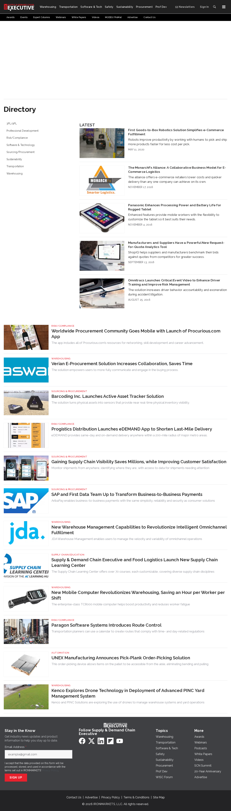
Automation (60, 652)
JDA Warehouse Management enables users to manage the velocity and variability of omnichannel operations (126, 539)
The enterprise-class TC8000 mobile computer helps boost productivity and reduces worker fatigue (120, 604)
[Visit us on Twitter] (91, 741)
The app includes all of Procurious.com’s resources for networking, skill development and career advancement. (127, 343)
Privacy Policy (50, 770)
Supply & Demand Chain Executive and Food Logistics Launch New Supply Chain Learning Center (134, 562)
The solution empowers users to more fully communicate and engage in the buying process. (114, 370)
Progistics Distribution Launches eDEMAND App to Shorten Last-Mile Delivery (131, 429)
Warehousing (14, 173)
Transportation (15, 166)
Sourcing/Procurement (20, 152)
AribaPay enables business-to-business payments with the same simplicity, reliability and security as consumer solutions (133, 500)
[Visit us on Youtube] (119, 741)
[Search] (214, 6)
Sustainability (14, 159)
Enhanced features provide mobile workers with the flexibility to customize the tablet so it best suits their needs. (173, 217)
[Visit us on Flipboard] (110, 741)
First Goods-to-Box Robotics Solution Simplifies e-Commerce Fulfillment (176, 132)
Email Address (15, 747)
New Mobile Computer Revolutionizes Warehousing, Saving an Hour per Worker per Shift (138, 595)
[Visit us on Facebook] (82, 741)
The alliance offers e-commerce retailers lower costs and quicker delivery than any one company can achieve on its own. (175, 179)
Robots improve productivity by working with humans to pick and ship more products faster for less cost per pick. (177, 142)
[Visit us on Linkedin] (101, 741)
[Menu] (223, 6)
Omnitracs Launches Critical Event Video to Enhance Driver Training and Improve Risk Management (174, 282)
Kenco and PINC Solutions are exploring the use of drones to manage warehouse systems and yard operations (127, 702)
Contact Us (73, 797)
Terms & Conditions (136, 797)
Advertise (91, 797)
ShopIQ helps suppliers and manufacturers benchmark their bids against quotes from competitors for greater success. (173, 254)
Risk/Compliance (17, 137)
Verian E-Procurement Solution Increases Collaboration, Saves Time (122, 363)
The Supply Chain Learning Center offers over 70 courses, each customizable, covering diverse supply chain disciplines (132, 571)
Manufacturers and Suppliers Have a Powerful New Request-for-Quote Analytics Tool (176, 245)
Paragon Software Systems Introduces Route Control (106, 625)
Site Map (159, 797)
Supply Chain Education (67, 554)
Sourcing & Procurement (69, 391)
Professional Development (22, 130)
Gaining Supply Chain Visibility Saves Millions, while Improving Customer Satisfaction (138, 461)
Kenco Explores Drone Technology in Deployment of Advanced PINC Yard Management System (127, 693)
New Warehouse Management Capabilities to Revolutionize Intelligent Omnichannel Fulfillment (139, 529)
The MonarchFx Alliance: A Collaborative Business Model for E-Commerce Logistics (177, 170)
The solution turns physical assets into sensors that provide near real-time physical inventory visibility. (120, 402)
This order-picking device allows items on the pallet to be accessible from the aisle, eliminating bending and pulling (129, 664)
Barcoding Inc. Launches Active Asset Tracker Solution (107, 396)
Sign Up (16, 777)
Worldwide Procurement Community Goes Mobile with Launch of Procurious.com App (135, 333)
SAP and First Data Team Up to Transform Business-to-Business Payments (126, 494)
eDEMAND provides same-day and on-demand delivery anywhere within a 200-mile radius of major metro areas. (129, 435)
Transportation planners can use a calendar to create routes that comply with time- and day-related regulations (127, 631)
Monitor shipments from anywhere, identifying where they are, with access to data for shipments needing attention (130, 468)
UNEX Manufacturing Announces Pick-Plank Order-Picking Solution (120, 657)
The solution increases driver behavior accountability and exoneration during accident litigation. (177, 292)
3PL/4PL (11, 123)
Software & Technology (20, 145)
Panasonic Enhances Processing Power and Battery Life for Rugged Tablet (174, 207)
